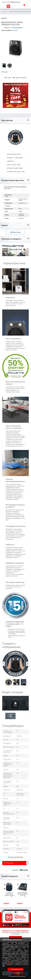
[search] (19, 6)
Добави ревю (15, 232)
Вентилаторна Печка (23, 199)
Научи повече (19, 920)
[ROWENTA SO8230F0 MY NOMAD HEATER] (9, 886)
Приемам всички (17, 969)
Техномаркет (17, 27)
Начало (4, 11)
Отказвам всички (17, 973)
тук (3, 966)
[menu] (4, 6)
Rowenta (21, 218)
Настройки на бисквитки (17, 976)
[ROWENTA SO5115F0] (22, 886)
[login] (27, 6)
